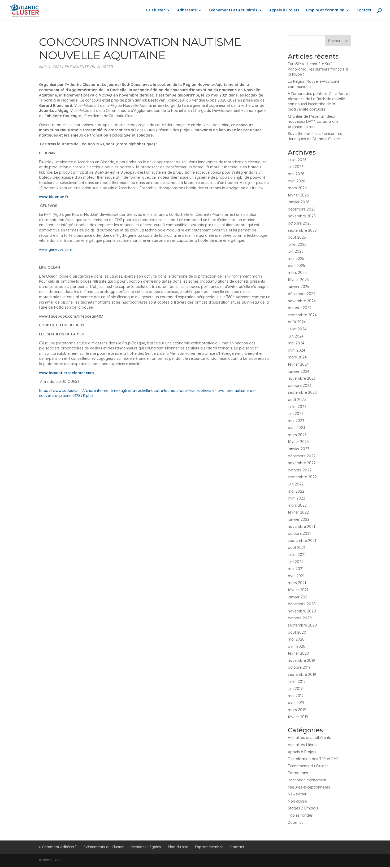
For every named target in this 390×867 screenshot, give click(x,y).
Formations (298, 772)
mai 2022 (296, 491)
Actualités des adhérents (309, 737)
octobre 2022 (299, 470)
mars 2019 (297, 709)
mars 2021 (297, 582)
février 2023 (298, 441)
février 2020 (298, 653)
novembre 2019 (301, 660)
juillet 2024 (297, 329)
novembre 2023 (302, 378)
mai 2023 (296, 420)
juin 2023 (296, 413)
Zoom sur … (298, 822)
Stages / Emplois (303, 808)
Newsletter (297, 794)
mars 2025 (297, 272)
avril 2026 (296, 181)
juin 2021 (295, 561)
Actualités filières (302, 744)
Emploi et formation (325, 10)
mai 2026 (296, 174)
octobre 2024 (299, 307)
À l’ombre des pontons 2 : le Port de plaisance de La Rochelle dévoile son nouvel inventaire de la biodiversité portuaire (319, 101)
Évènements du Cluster (88, 66)
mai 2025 (296, 258)
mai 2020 (296, 639)
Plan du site (178, 846)
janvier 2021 (298, 597)
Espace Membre (209, 846)
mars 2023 (297, 434)
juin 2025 (296, 251)
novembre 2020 (302, 611)
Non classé (297, 801)
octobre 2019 (299, 667)
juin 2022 (296, 484)
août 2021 (296, 547)
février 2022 (298, 512)
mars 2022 (297, 505)
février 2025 (298, 279)
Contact (364, 10)
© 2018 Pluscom (51, 860)
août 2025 (297, 237)
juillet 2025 (297, 244)
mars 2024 (297, 357)
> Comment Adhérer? (58, 846)
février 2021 (298, 590)
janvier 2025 (298, 286)
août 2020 (297, 632)
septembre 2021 (302, 540)
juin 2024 (296, 336)
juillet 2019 (297, 681)
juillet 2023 (297, 406)
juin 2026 (295, 166)
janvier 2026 (298, 202)
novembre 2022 (302, 463)
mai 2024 (296, 343)
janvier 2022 (298, 519)
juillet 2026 (297, 159)
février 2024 (298, 364)
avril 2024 (296, 350)
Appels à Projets (284, 10)
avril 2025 (296, 265)
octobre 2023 (299, 385)
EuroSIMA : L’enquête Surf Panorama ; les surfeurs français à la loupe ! (318, 69)
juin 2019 (295, 688)
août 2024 (297, 321)
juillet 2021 (297, 554)
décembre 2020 (302, 604)
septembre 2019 (302, 674)
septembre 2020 (302, 625)
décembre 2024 (301, 293)
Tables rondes (300, 815)
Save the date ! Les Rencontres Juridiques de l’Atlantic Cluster (315, 136)
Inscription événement (307, 780)
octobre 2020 (300, 618)
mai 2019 (296, 695)
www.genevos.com (55, 249)
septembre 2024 (302, 315)
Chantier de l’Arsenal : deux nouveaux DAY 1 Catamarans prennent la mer (313, 121)
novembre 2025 (302, 216)
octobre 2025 (299, 223)
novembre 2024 (302, 301)
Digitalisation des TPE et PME (313, 758)
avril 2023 (296, 427)
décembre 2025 (301, 209)
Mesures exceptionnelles (309, 787)
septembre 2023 (302, 392)
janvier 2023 (298, 448)
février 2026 (298, 195)
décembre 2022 (301, 456)
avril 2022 (296, 498)
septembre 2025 (302, 230)
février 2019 (298, 717)
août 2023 (297, 399)
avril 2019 (296, 702)
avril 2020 (296, 646)
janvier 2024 (298, 371)
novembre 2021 (301, 526)
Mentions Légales (146, 846)
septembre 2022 (302, 477)
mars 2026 (297, 188)
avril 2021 (296, 575)
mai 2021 (296, 568)
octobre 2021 (299, 533)
